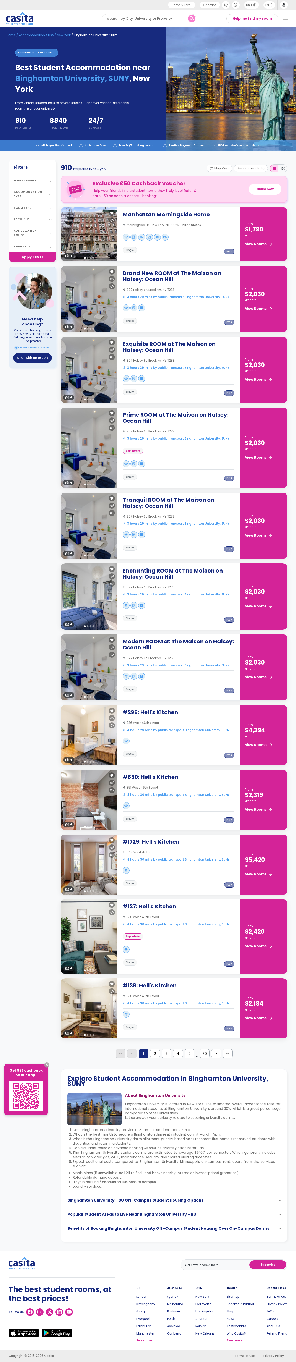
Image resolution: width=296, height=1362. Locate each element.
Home (11, 35)
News (230, 1319)
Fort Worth (203, 1304)
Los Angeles (204, 1311)
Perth (171, 1319)
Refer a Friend (277, 1333)
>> (227, 1053)
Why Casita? (236, 1333)
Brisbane (173, 1311)
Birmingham (145, 1304)
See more (144, 1340)
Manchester (145, 1333)
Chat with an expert (32, 358)
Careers (272, 1319)
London (141, 1296)
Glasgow (142, 1311)
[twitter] (49, 1312)
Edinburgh (143, 1326)
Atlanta (201, 1319)
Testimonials (236, 1326)
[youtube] (69, 1312)
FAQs (270, 1311)
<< (120, 1053)
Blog (230, 1311)
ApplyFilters (32, 257)
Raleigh (200, 1326)
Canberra (174, 1333)
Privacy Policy (277, 1304)
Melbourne (175, 1304)
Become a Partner (240, 1304)
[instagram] (40, 1312)
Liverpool (143, 1319)
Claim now (265, 189)
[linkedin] (59, 1312)
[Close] (46, 1065)
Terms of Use (277, 1296)
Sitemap (233, 1296)
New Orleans (204, 1333)
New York (202, 1296)
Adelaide (173, 1326)
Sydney (172, 1296)
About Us (273, 1326)
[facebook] (30, 1312)
